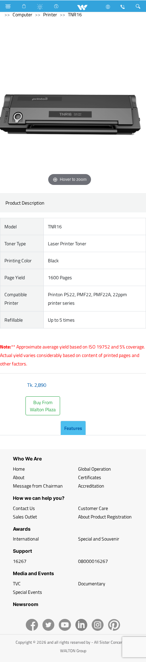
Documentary (91, 583)
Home (19, 468)
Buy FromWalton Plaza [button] (43, 406)
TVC (17, 583)
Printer (50, 14)
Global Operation (94, 468)
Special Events (27, 591)
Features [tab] (73, 428)
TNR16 (75, 14)
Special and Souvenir (98, 538)
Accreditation (91, 485)
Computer (22, 14)
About (18, 477)
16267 (19, 561)
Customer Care (93, 508)
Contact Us (24, 508)
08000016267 (93, 561)
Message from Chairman (38, 485)
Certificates (89, 477)
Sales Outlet (25, 516)
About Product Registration (105, 516)
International (26, 538)
